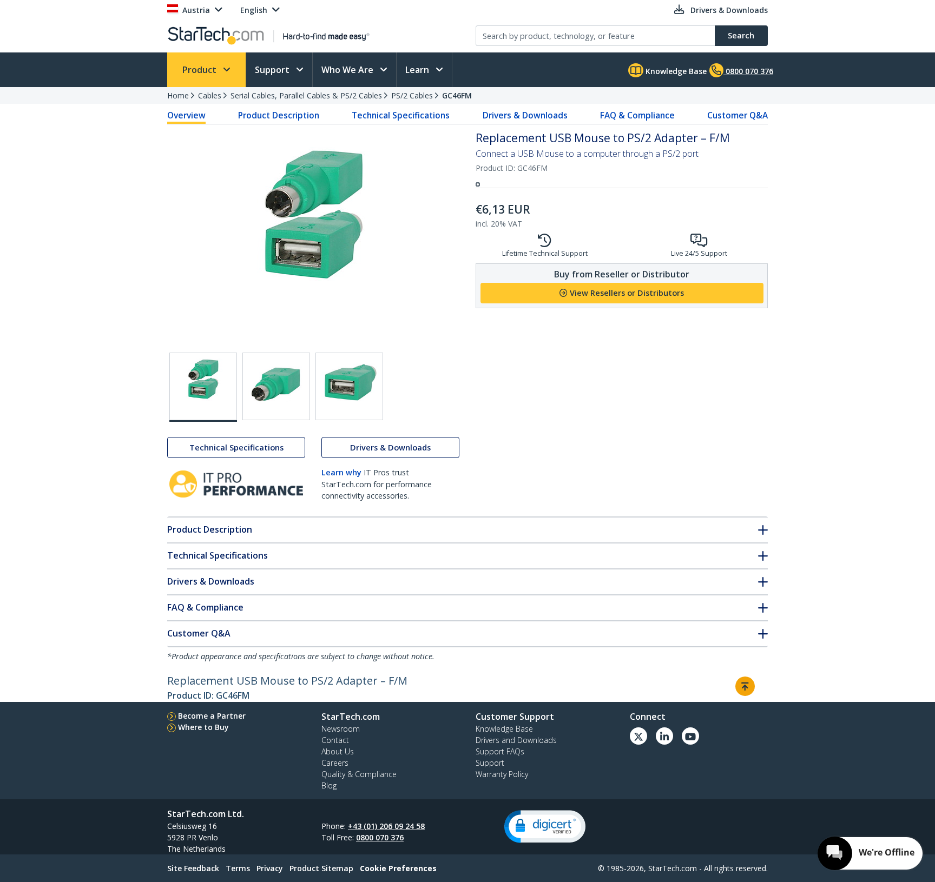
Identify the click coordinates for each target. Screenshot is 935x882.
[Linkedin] (664, 736)
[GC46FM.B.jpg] (276, 386)
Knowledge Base (675, 71)
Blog (329, 785)
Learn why (341, 472)
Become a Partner (212, 716)
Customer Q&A (737, 115)
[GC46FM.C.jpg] (349, 386)
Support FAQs (500, 751)
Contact (335, 740)
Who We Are (348, 70)
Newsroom (340, 729)
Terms (238, 868)
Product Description (278, 115)
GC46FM (457, 95)
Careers (334, 763)
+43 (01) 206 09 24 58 (386, 826)
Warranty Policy (502, 774)
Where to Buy (203, 727)
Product (200, 70)
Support (273, 70)
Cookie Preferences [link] (398, 868)
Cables (209, 95)
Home (178, 95)
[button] (544, 826)
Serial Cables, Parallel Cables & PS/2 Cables (306, 95)
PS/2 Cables (412, 95)
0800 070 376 (380, 837)
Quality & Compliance (359, 774)
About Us (337, 751)
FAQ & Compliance (637, 115)
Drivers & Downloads (525, 115)
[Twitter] (638, 736)
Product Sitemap (321, 868)
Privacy (269, 868)
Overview (186, 115)
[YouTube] (690, 736)
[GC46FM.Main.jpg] (203, 387)
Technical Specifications (401, 115)
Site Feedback (193, 868)
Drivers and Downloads (516, 740)
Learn (418, 70)
